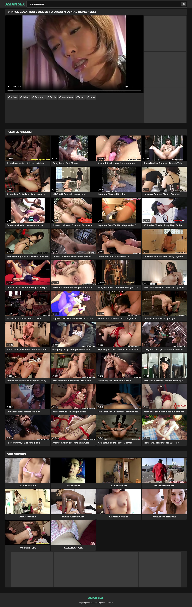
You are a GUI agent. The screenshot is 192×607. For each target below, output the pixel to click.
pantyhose (67, 97)
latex (92, 97)
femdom (39, 97)
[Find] (183, 4)
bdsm (26, 97)
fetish (53, 97)
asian (14, 97)
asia (81, 97)
